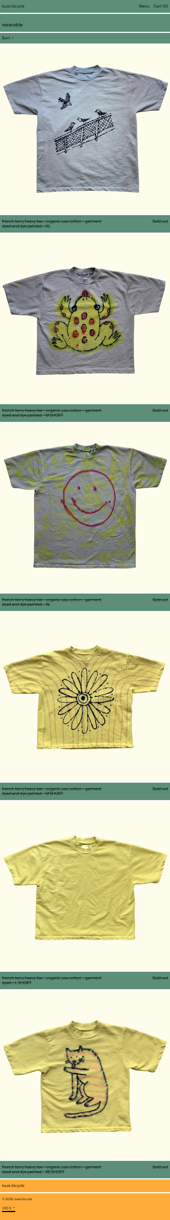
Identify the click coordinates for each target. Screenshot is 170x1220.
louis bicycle (13, 6)
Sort (6, 38)
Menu (144, 6)
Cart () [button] (161, 6)
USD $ (6, 1208)
